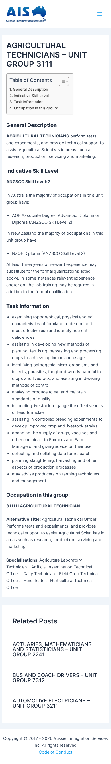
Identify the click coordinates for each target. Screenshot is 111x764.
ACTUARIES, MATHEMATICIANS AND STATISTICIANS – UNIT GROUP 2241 (52, 649)
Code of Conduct (55, 752)
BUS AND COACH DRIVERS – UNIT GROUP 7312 (55, 677)
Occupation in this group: (36, 108)
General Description (30, 89)
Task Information (29, 102)
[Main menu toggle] (99, 14)
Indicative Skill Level (31, 95)
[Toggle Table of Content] (61, 81)
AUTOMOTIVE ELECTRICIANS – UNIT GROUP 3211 (51, 703)
